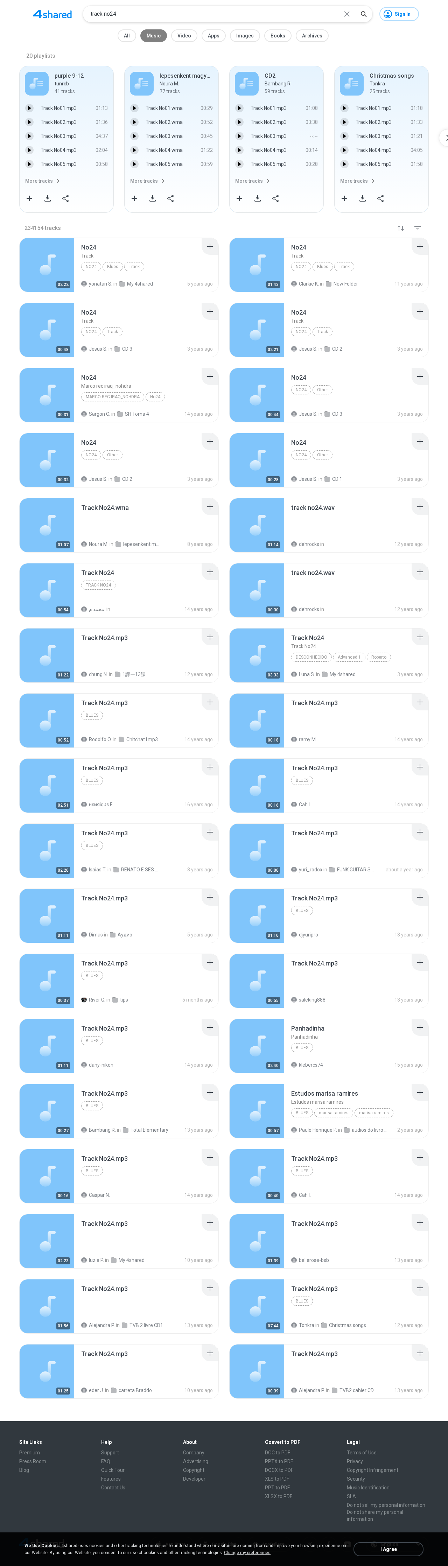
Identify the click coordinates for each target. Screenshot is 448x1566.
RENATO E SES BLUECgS (140, 869)
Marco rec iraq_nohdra (113, 396)
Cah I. (305, 804)
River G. (97, 1000)
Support (110, 1452)
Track (134, 266)
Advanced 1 (349, 657)
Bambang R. (102, 1130)
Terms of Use (362, 1452)
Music (154, 35)
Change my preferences (247, 1552)
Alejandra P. (102, 1325)
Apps (213, 35)
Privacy (355, 1461)
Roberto (378, 657)
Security (356, 1479)
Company (193, 1452)
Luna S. (307, 674)
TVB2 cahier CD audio (359, 1390)
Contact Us (113, 1487)
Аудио (125, 935)
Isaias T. (97, 869)
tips (124, 1000)
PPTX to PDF (279, 1461)
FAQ (105, 1461)
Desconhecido (311, 657)
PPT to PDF (277, 1487)
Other (322, 389)
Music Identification (368, 1487)
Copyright (193, 1470)
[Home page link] (52, 14)
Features (111, 1479)
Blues (112, 266)
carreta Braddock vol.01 (138, 1390)
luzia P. (96, 1260)
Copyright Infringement (372, 1470)
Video (184, 35)
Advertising (195, 1461)
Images (245, 35)
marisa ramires (334, 1112)
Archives (312, 35)
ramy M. (308, 739)
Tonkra (306, 1325)
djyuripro (308, 935)
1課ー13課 (134, 674)
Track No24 (98, 585)
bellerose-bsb (314, 1260)
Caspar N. (99, 1195)
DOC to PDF (277, 1452)
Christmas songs (347, 1325)
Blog (24, 1470)
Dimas (96, 935)
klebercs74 (311, 1065)
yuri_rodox (310, 869)
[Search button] (363, 14)
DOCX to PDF (279, 1470)
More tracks (39, 181)
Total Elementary (149, 1130)
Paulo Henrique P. (318, 1130)
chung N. (98, 674)
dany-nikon (101, 1065)
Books (278, 35)
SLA (351, 1496)
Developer (194, 1479)
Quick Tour (113, 1470)
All (127, 35)
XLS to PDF (277, 1479)
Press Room (32, 1461)
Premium (29, 1452)
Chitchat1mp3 (142, 739)
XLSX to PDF (278, 1496)
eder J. (96, 1390)
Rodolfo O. (100, 739)
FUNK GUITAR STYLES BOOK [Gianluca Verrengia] (356, 869)
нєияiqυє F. (101, 804)
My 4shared (343, 674)
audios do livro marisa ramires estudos (371, 1130)
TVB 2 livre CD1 (146, 1325)
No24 (91, 266)
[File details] (47, 265)
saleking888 (312, 1000)
